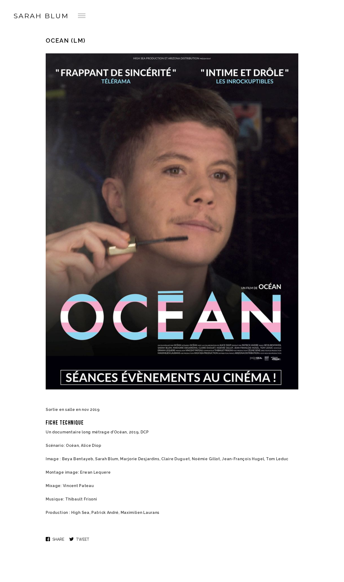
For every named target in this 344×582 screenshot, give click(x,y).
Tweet (82, 539)
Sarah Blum (41, 16)
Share (58, 539)
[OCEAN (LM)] (172, 389)
